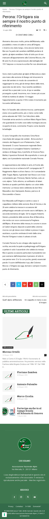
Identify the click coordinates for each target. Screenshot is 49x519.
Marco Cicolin (25, 396)
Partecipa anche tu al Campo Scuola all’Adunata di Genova (30, 411)
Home (5, 9)
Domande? (37, 506)
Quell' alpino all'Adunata (12, 300)
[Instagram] (21, 497)
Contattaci (19, 506)
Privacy (10, 506)
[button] (45, 3)
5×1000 (28, 506)
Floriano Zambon (27, 372)
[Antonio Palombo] (9, 387)
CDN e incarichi (8, 347)
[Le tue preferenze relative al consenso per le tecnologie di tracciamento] (4, 514)
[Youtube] (34, 497)
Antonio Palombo (27, 384)
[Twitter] (27, 497)
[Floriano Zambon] (9, 375)
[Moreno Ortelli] (24, 333)
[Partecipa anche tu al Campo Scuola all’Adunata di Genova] (9, 411)
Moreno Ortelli (11, 351)
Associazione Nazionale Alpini (24, 466)
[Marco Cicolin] (9, 399)
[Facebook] (14, 497)
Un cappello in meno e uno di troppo (35, 301)
